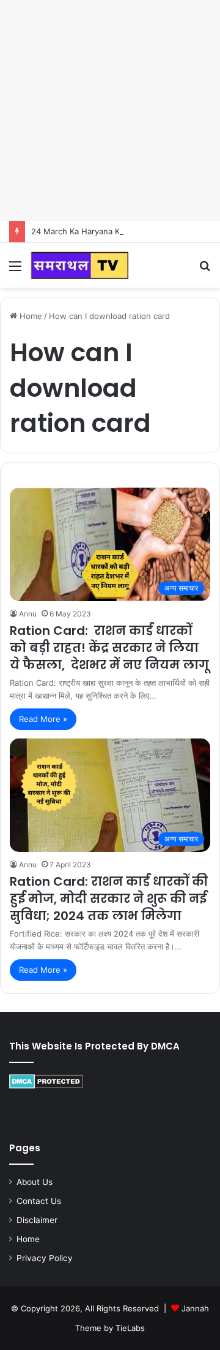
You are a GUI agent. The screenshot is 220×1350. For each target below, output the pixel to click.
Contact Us (38, 1201)
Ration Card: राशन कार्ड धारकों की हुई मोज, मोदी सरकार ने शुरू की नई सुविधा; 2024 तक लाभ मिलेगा (109, 898)
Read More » (43, 719)
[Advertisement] (110, 110)
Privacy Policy (44, 1258)
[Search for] (205, 270)
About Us (34, 1182)
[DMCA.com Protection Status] (46, 1086)
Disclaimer (36, 1220)
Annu (28, 613)
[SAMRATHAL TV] (79, 265)
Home (29, 316)
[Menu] (15, 270)
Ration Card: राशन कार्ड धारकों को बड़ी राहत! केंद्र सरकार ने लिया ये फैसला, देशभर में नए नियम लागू (109, 647)
